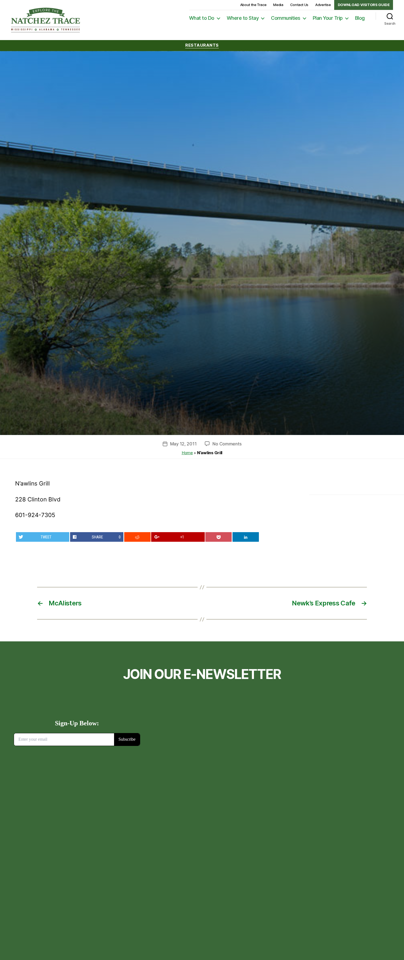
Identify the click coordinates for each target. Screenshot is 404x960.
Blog (360, 18)
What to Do (201, 18)
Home (187, 452)
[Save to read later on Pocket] (218, 537)
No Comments (226, 444)
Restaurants (202, 45)
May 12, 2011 (183, 444)
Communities (285, 18)
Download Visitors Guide (364, 4)
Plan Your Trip (328, 18)
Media (278, 4)
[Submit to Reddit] (137, 537)
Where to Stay (243, 18)
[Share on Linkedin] (246, 537)
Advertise (323, 4)
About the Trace (253, 4)
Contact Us (299, 4)
